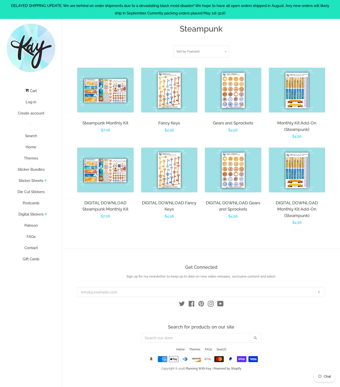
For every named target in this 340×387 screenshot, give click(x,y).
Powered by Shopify (227, 368)
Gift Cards (31, 259)
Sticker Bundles (31, 169)
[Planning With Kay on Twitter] (182, 305)
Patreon (31, 225)
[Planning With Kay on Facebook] (191, 305)
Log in (31, 102)
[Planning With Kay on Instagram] (211, 305)
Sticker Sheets (31, 180)
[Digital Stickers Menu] (46, 214)
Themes (31, 158)
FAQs (31, 236)
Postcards (31, 203)
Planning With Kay (198, 368)
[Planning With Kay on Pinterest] (201, 305)
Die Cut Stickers (31, 192)
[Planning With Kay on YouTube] (220, 305)
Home (31, 147)
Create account (31, 113)
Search (31, 136)
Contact (31, 248)
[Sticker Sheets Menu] (45, 181)
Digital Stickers (31, 214)
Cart (33, 91)
